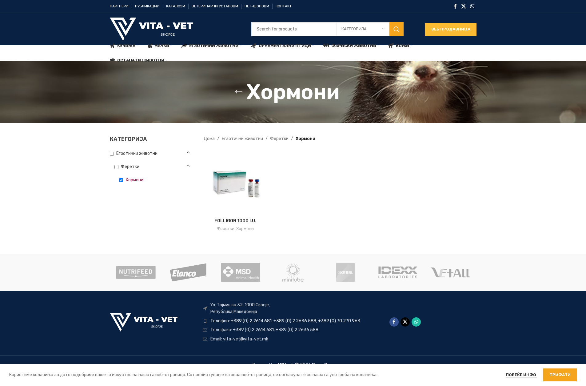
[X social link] (463, 6)
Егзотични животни (242, 138)
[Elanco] (188, 272)
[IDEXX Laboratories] (398, 272)
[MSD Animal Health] (240, 272)
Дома (209, 138)
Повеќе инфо (521, 374)
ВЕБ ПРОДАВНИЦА (450, 29)
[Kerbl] (345, 272)
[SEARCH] (396, 29)
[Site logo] (151, 28)
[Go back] (238, 92)
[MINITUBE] (293, 272)
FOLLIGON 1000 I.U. (235, 220)
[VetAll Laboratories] (450, 272)
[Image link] (143, 321)
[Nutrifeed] (136, 272)
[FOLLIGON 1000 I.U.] (235, 183)
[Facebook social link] (455, 6)
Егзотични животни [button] (136, 153)
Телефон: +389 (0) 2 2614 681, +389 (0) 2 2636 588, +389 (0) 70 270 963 (285, 321)
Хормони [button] (134, 180)
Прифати (560, 374)
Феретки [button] (130, 166)
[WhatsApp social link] (472, 6)
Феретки (279, 138)
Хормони (245, 228)
